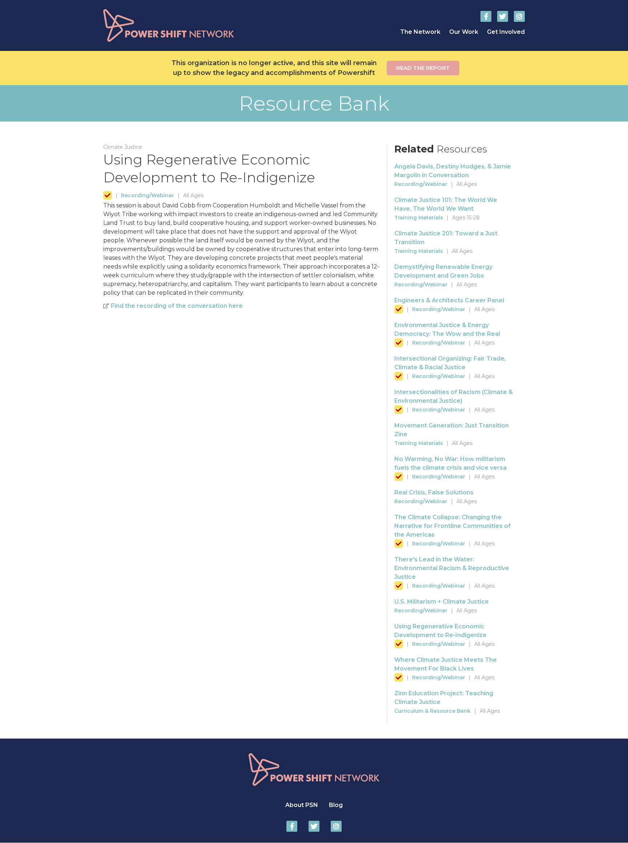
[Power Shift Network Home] (187, 25)
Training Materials (418, 217)
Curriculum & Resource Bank (432, 711)
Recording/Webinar (147, 195)
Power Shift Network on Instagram (519, 16)
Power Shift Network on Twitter (502, 16)
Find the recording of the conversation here (177, 305)
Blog (336, 805)
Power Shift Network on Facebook (485, 16)
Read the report (423, 67)
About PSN (301, 805)
